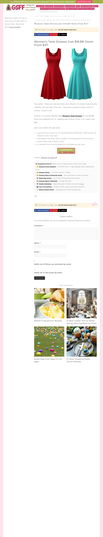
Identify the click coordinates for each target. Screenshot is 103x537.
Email (37, 252)
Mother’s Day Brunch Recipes (48, 321)
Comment (39, 226)
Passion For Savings (49, 157)
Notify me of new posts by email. (48, 273)
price (82, 184)
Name (37, 243)
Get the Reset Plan (84, 2)
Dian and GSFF (15, 27)
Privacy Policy (85, 20)
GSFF (21, 7)
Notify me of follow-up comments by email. (52, 264)
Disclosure (68, 20)
